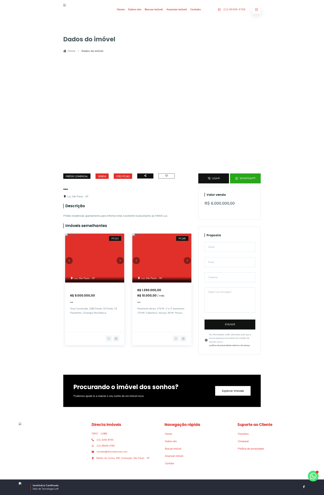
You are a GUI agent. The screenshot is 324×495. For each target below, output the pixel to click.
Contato (195, 9)
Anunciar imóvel (176, 9)
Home (121, 9)
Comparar (241, 441)
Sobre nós (134, 9)
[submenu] (256, 9)
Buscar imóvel (154, 9)
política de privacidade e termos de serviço (229, 345)
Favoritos (241, 434)
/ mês (160, 295)
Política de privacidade (249, 449)
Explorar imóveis (233, 391)
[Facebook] (304, 486)
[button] (69, 260)
